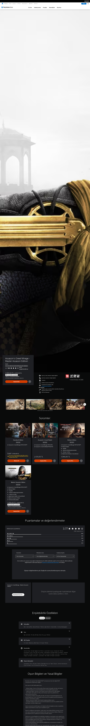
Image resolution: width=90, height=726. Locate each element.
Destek (35, 3)
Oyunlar (14, 3)
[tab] (42, 618)
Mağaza (5, 3)
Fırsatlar (45, 7)
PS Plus (19, 3)
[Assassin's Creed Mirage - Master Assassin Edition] (15, 404)
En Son (30, 7)
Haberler (30, 3)
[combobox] (24, 556)
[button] (47, 386)
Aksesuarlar (24, 3)
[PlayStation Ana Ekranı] (2, 3)
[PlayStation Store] (7, 7)
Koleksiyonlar (37, 7)
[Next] (84, 404)
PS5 (10, 3)
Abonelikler (52, 7)
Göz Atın (59, 7)
